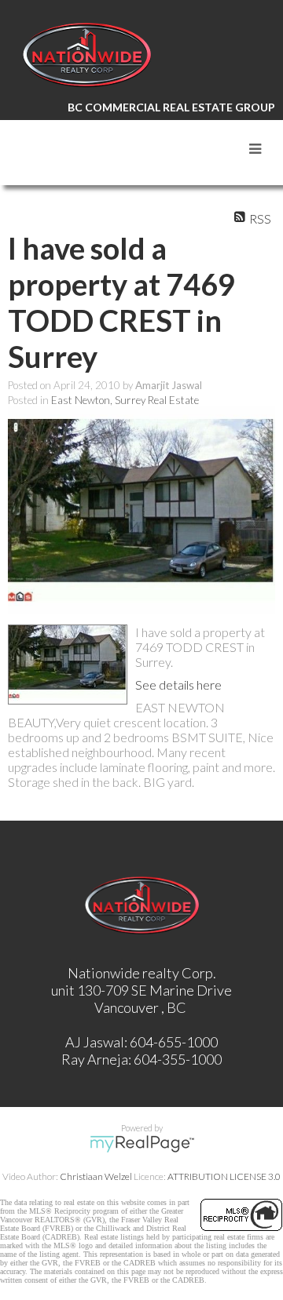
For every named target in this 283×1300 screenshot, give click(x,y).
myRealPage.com (142, 1144)
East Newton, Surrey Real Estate (125, 400)
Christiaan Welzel (96, 1176)
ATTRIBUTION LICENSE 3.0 (224, 1176)
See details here (178, 684)
